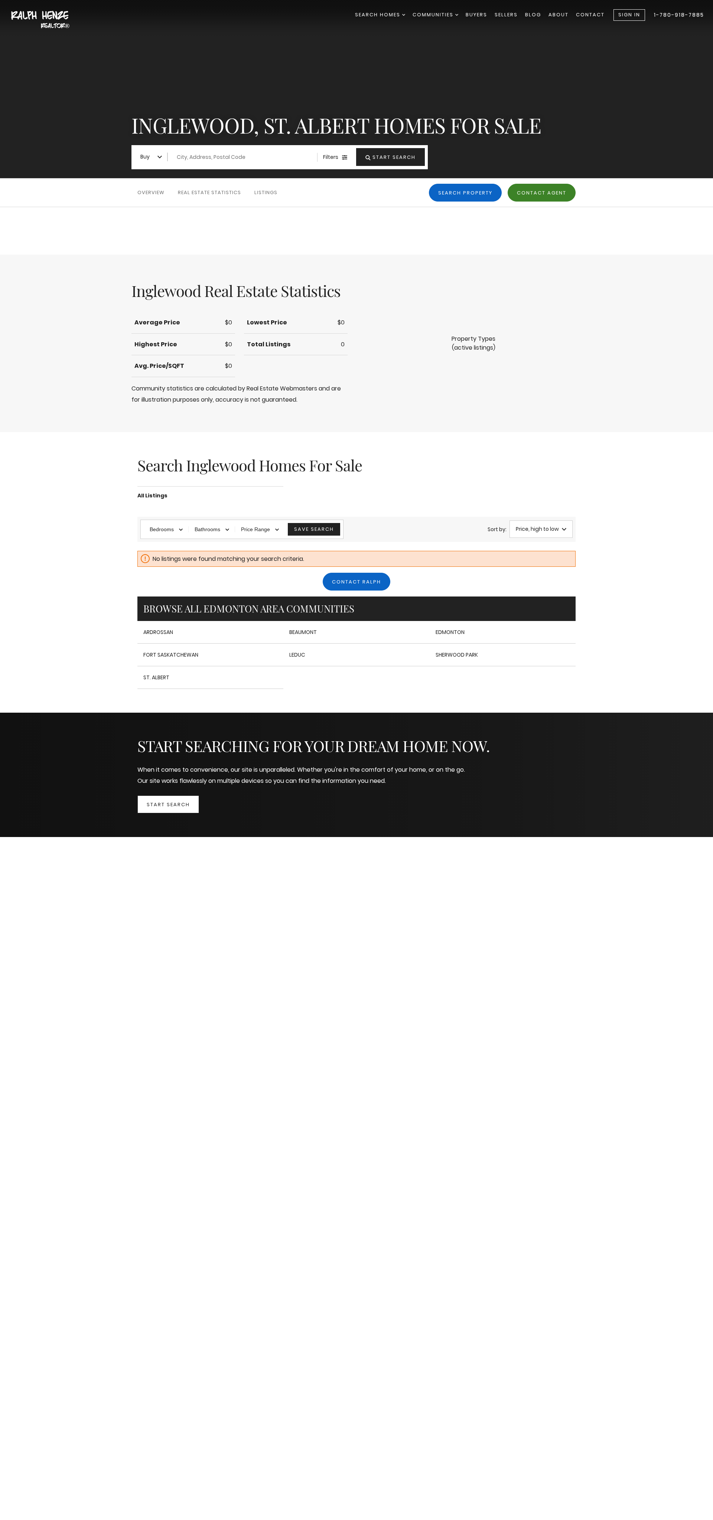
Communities (434, 14)
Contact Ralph (356, 581)
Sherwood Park (457, 654)
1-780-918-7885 (679, 15)
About (558, 14)
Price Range (255, 529)
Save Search (314, 529)
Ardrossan (158, 632)
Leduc (297, 654)
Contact (590, 14)
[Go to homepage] (48, 20)
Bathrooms (207, 529)
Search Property (465, 192)
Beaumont (303, 632)
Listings (265, 192)
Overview (151, 192)
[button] (473, 343)
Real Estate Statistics (209, 192)
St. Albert (156, 677)
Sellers (506, 14)
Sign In (629, 14)
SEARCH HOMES (378, 14)
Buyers (476, 14)
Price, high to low (537, 529)
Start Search (168, 804)
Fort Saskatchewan (170, 654)
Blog (533, 14)
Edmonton (450, 632)
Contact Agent (541, 192)
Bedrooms (162, 529)
